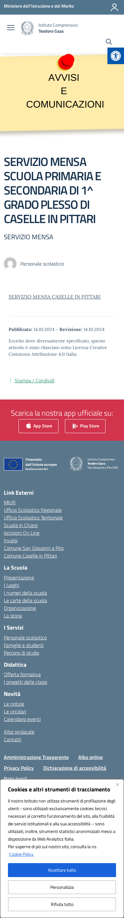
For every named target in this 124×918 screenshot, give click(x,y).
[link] (115, 56)
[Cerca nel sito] (109, 42)
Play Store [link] (89, 425)
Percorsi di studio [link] (21, 653)
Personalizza (62, 887)
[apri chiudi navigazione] (11, 28)
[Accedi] (114, 7)
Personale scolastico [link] (25, 637)
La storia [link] (13, 615)
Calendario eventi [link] (22, 719)
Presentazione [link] (19, 577)
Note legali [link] (15, 779)
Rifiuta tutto (62, 904)
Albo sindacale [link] (19, 732)
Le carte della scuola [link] (25, 600)
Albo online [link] (90, 757)
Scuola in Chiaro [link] (21, 525)
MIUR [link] (10, 502)
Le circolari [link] (15, 711)
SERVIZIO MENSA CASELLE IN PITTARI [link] (54, 297)
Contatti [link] (12, 739)
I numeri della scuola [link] (25, 593)
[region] (62, 848)
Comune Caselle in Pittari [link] (30, 555)
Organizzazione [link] (20, 608)
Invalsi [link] (10, 540)
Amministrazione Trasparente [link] (36, 757)
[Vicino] (117, 784)
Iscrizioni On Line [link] (21, 533)
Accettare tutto (62, 870)
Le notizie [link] (14, 704)
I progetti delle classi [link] (25, 682)
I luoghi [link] (11, 585)
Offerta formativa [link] (22, 674)
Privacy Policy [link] (19, 768)
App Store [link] (42, 425)
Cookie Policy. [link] (21, 854)
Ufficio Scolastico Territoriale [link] (33, 517)
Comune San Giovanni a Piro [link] (34, 548)
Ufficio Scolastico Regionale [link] (33, 510)
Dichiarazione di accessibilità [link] (74, 768)
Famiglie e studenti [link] (24, 645)
